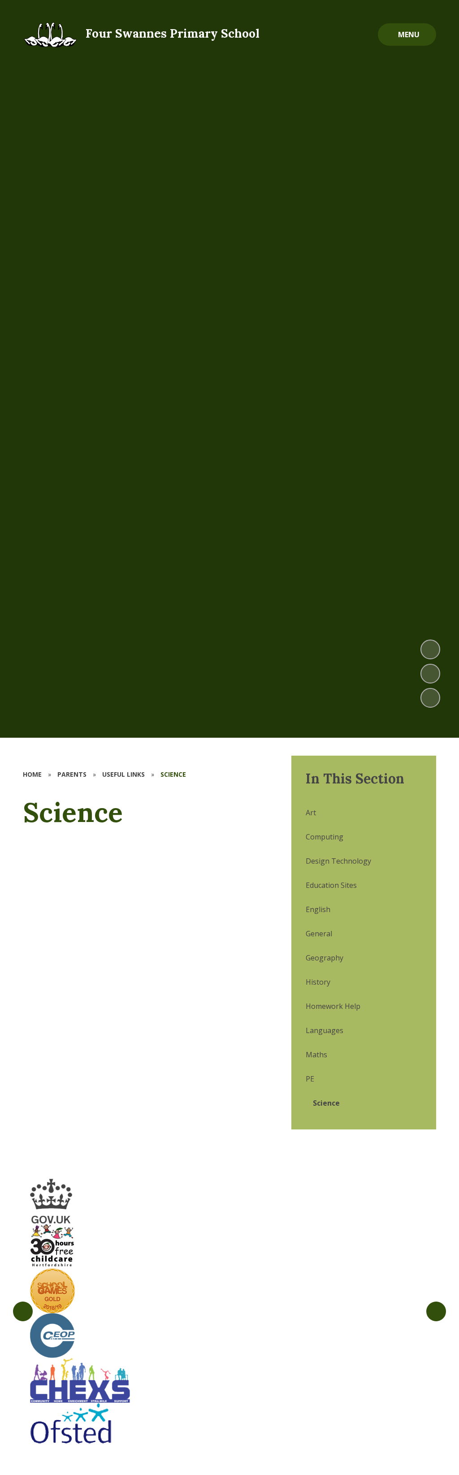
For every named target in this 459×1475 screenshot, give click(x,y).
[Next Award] (436, 1311)
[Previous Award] (23, 1311)
